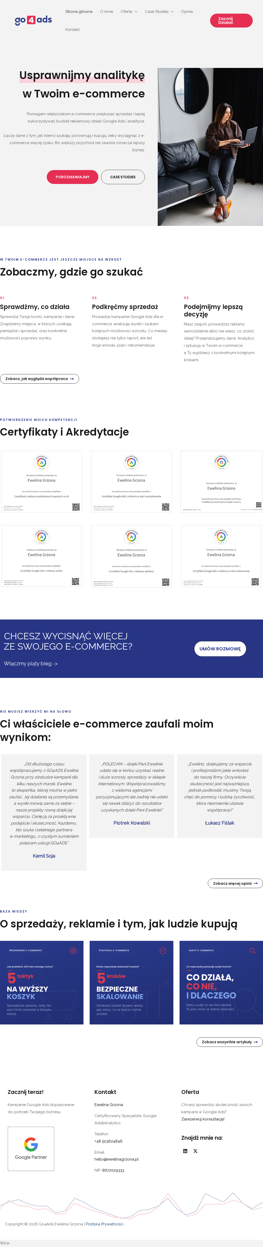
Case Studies (156, 11)
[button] (231, 21)
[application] (134, 11)
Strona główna (78, 11)
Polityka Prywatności (104, 1224)
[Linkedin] (185, 1151)
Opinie (187, 11)
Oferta (126, 11)
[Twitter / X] (195, 1151)
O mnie (106, 11)
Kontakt (72, 29)
